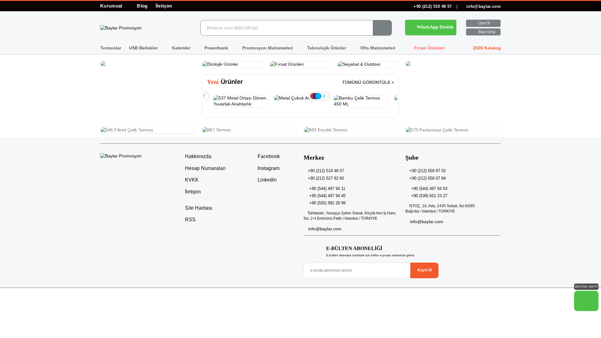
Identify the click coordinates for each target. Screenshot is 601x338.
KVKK (192, 179)
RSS (190, 219)
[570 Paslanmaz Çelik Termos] (453, 130)
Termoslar (110, 47)
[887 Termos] (249, 130)
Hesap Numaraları (205, 168)
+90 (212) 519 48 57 (432, 6)
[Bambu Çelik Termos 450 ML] (361, 101)
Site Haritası (198, 208)
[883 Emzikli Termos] (351, 130)
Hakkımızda (198, 156)
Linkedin (266, 179)
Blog (142, 5)
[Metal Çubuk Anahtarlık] (301, 98)
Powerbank (216, 47)
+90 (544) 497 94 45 (327, 195)
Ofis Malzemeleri (378, 47)
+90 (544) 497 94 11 (327, 188)
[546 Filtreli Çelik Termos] (147, 130)
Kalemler (182, 47)
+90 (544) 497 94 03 (429, 188)
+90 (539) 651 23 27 (429, 195)
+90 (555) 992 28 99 (327, 203)
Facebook (268, 156)
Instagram (268, 168)
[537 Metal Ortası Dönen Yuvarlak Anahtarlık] (240, 101)
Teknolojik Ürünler (327, 47)
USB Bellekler (144, 47)
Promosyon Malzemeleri (268, 47)
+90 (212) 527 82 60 (326, 178)
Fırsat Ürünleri (428, 47)
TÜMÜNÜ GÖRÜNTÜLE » (368, 82)
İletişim (164, 5)
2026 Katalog (486, 47)
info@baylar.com (483, 6)
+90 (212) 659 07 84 (427, 178)
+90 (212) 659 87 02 (427, 170)
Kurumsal (112, 5)
